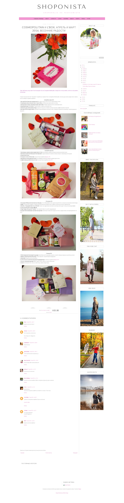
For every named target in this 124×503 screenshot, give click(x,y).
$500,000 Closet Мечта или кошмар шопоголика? (94, 133)
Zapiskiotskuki (26, 342)
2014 (83, 99)
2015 (83, 97)
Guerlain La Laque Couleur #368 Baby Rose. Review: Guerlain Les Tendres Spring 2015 (95, 141)
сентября (84, 74)
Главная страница (38, 18)
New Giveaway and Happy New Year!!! (94, 116)
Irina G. (25, 387)
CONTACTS (53, 18)
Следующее (22, 453)
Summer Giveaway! (91, 124)
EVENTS (77, 18)
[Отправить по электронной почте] (53, 310)
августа (84, 76)
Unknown (25, 410)
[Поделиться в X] (56, 310)
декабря (84, 69)
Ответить (25, 326)
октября (84, 72)
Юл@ (25, 420)
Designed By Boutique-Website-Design (62, 493)
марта (84, 90)
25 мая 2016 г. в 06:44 (33, 342)
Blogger (80, 489)
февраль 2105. (47, 157)
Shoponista (62, 6)
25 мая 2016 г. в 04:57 (31, 331)
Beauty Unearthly (27, 360)
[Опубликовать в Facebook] (58, 310)
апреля (84, 88)
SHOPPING (66, 18)
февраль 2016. (56, 259)
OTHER (88, 18)
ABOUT (47, 18)
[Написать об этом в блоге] (55, 310)
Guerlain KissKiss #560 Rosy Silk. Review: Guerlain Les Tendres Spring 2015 (95, 149)
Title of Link (82, 53)
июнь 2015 (50, 160)
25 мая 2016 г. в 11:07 (32, 369)
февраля (84, 92)
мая (83, 82)
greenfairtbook (26, 351)
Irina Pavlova (26, 397)
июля (84, 78)
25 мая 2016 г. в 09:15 (33, 351)
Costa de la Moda (27, 402)
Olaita (25, 322)
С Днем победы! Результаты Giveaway (89, 86)
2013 (83, 101)
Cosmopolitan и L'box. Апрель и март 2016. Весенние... (92, 84)
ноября (84, 70)
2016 (83, 67)
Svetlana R (25, 369)
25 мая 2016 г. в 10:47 (34, 360)
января (84, 94)
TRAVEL (83, 18)
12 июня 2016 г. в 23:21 (32, 410)
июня (84, 80)
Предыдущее (75, 453)
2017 (83, 65)
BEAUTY (72, 18)
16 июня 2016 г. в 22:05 (30, 420)
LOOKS (59, 18)
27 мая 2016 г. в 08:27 (33, 397)
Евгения (25, 331)
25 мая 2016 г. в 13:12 (34, 378)
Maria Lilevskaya (27, 378)
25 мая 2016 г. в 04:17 (30, 322)
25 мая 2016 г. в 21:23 (31, 387)
